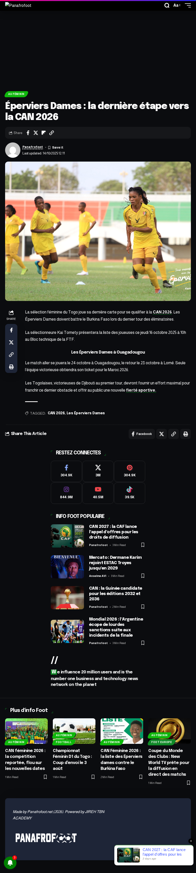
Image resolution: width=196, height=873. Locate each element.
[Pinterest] (129, 471)
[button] (167, 5)
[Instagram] (66, 493)
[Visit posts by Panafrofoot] (12, 150)
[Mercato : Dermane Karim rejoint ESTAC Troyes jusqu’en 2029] (67, 566)
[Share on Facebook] (27, 133)
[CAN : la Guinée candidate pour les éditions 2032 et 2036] (67, 597)
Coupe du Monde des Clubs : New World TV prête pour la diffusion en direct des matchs (168, 763)
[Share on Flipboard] (43, 133)
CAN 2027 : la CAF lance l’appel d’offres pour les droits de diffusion (113, 532)
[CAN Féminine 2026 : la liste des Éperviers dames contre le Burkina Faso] (122, 731)
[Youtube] (98, 493)
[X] (98, 471)
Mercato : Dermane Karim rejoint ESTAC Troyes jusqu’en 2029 (115, 563)
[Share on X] (35, 133)
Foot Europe (161, 742)
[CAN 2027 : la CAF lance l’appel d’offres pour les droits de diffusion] (67, 536)
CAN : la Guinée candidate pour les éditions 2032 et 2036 (115, 593)
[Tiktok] (129, 493)
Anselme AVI (97, 575)
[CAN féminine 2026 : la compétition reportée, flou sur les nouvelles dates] (26, 731)
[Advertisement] (98, 49)
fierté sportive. (141, 390)
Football (64, 742)
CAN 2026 (162, 312)
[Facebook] (66, 471)
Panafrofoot (32, 147)
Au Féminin (16, 94)
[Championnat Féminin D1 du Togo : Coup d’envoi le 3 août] (74, 731)
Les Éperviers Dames (86, 413)
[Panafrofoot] (18, 5)
